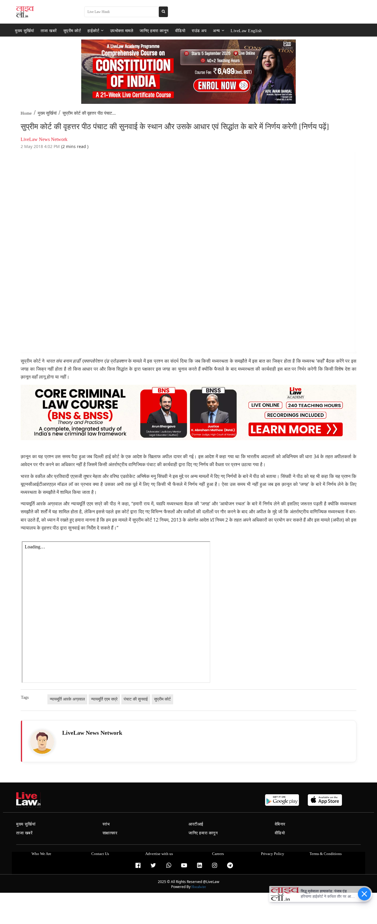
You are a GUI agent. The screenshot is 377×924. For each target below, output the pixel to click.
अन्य (216, 30)
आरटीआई (196, 824)
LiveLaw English (246, 30)
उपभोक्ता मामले (121, 30)
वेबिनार (280, 824)
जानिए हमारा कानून (154, 30)
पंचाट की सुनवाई (136, 699)
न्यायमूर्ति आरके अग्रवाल (67, 699)
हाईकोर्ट (93, 30)
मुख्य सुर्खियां (24, 30)
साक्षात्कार (110, 833)
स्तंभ (106, 824)
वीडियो (180, 30)
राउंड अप (199, 30)
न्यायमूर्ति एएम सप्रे (104, 699)
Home (26, 113)
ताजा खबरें (49, 30)
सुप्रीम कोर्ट (72, 30)
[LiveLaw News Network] (42, 742)
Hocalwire (198, 887)
